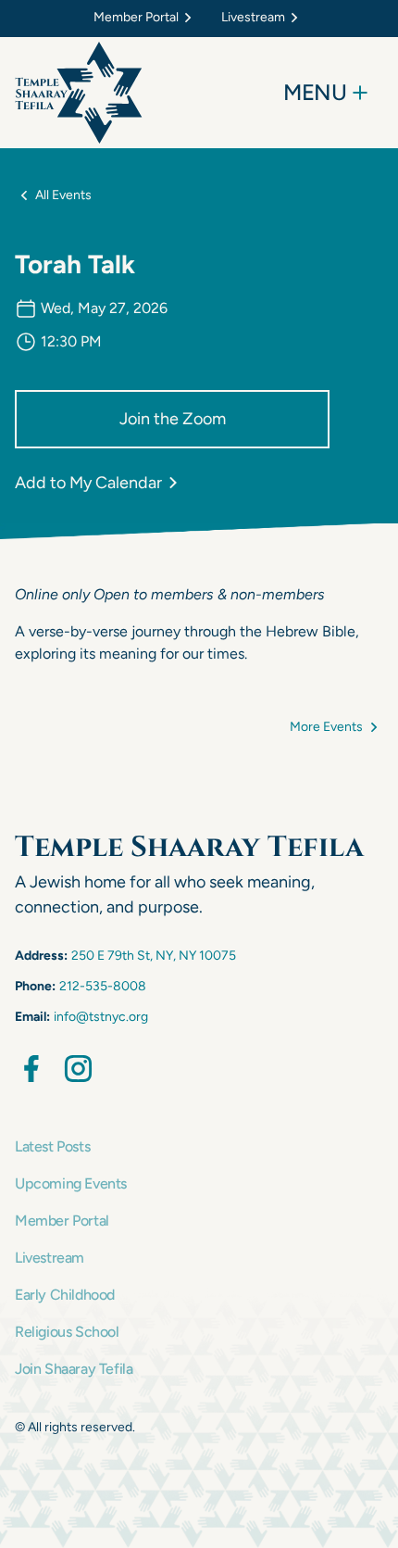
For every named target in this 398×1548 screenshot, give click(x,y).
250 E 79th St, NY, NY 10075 (153, 955)
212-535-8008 (102, 986)
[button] (146, 18)
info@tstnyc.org (101, 1017)
